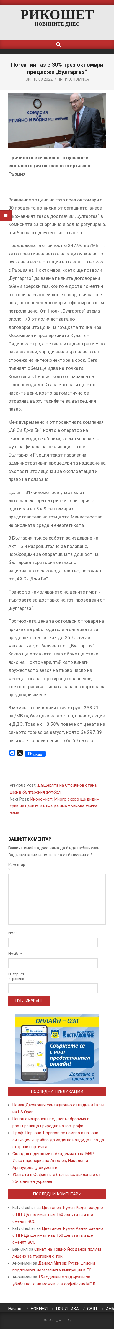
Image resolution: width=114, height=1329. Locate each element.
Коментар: (15, 866)
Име (13, 933)
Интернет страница (15, 976)
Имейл (15, 953)
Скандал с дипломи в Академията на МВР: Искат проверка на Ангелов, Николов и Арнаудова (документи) (53, 1160)
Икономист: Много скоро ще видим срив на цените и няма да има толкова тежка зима (54, 806)
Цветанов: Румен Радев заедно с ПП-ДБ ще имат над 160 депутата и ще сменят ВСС (57, 1214)
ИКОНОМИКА (77, 79)
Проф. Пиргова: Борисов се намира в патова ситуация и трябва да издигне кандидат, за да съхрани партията (58, 1139)
